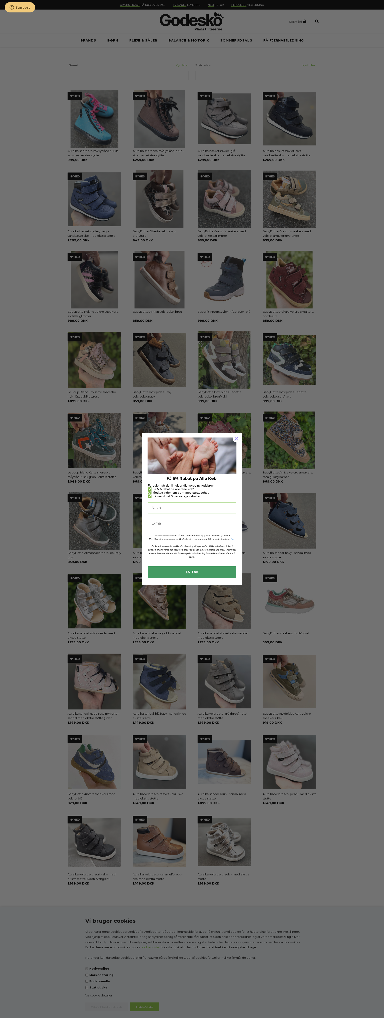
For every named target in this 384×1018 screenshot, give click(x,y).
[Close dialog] (236, 439)
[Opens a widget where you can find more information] (19, 7)
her (232, 539)
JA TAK (192, 572)
